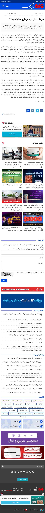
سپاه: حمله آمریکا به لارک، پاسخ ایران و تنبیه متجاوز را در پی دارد (24, 370)
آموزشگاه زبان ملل (38, 414)
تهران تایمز (5, 414)
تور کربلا (40, 404)
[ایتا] (11, 471)
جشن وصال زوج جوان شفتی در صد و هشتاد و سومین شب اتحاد (24, 331)
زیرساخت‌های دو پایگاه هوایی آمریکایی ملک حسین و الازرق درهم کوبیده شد (22, 315)
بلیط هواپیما (23, 410)
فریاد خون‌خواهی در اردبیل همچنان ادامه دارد (30, 327)
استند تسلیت (30, 404)
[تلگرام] (33, 471)
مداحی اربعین (19, 404)
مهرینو (11, 414)
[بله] (30, 471)
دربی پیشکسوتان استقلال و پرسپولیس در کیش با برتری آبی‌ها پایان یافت (22, 362)
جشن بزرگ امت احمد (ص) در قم (33, 343)
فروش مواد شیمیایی (20, 407)
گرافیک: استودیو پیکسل (19, 510)
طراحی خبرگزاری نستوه (35, 510)
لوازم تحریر (27, 401)
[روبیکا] (21, 471)
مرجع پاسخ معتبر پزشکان (36, 407)
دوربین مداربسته (7, 404)
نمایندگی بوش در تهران (9, 410)
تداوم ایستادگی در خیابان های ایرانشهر (31, 350)
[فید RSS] (18, 471)
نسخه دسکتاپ (22, 479)
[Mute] (28, 135)
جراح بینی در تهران (38, 401)
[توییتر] (24, 471)
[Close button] (43, 494)
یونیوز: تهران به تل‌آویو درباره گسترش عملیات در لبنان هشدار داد (24, 393)
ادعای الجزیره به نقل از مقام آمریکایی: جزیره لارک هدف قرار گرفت (24, 366)
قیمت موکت (5, 401)
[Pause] (25, 135)
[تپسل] (3, 123)
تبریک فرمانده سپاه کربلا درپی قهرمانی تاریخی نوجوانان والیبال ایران (24, 385)
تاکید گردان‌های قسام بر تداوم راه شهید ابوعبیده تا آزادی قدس (25, 373)
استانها (41, 14)
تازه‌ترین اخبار (39, 310)
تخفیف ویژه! (15, 503)
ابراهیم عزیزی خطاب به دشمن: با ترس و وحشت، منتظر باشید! (25, 320)
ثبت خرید (12, 134)
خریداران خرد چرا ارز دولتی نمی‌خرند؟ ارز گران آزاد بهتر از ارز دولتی (24, 358)
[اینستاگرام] (27, 471)
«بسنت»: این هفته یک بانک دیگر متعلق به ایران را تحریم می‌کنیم (24, 347)
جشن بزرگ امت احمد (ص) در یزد (33, 339)
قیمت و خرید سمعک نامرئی (23, 414)
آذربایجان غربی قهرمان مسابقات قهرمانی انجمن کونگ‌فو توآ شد (25, 335)
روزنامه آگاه (22, 417)
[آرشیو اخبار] (15, 471)
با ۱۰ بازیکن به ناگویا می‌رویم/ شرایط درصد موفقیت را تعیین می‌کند (24, 377)
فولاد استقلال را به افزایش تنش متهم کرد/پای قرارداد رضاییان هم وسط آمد (22, 389)
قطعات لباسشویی (7, 407)
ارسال (3, 281)
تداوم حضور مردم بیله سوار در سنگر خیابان (30, 323)
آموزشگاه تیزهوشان (37, 410)
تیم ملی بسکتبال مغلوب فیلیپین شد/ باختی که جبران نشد (26, 381)
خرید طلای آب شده (17, 401)
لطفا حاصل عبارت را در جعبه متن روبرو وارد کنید (30, 273)
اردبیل (36, 14)
